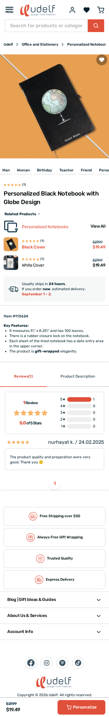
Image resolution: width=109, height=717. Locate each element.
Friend (86, 170)
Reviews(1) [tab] (23, 376)
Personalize (85, 707)
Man (6, 170)
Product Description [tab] (78, 376)
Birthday (44, 170)
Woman (23, 170)
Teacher (66, 170)
